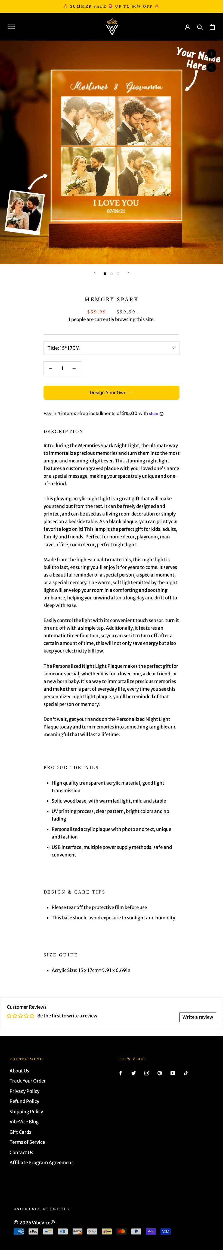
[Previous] (94, 273)
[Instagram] (146, 1073)
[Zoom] (211, 54)
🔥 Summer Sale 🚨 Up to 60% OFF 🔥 (111, 6)
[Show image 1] (105, 273)
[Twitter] (133, 1073)
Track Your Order (28, 1081)
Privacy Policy (24, 1091)
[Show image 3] (118, 273)
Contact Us (21, 1153)
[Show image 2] (111, 273)
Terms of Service (27, 1142)
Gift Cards (20, 1132)
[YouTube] (173, 1073)
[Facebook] (120, 1073)
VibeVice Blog (24, 1122)
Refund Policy (24, 1101)
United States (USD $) (40, 1209)
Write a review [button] (197, 1017)
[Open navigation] (11, 26)
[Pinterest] (159, 1073)
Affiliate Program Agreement (41, 1163)
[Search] (200, 27)
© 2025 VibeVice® (34, 1223)
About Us (19, 1071)
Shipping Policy (26, 1112)
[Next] (128, 273)
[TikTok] (186, 1073)
